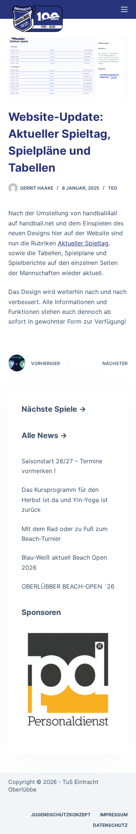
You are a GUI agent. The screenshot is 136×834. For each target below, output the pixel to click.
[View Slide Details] (68, 679)
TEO (112, 188)
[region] (68, 679)
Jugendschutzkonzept (61, 814)
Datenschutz (110, 825)
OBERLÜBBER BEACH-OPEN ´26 (68, 586)
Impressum (114, 814)
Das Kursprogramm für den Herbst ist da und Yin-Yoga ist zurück (65, 499)
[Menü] (124, 9)
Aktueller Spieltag (83, 243)
